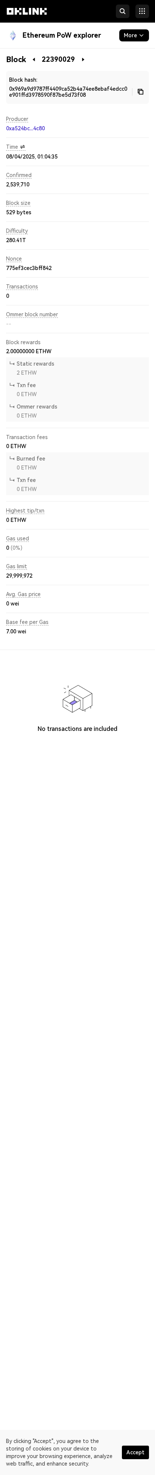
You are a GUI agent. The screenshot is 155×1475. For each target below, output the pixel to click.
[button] (26, 18)
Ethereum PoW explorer (62, 35)
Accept (135, 1452)
